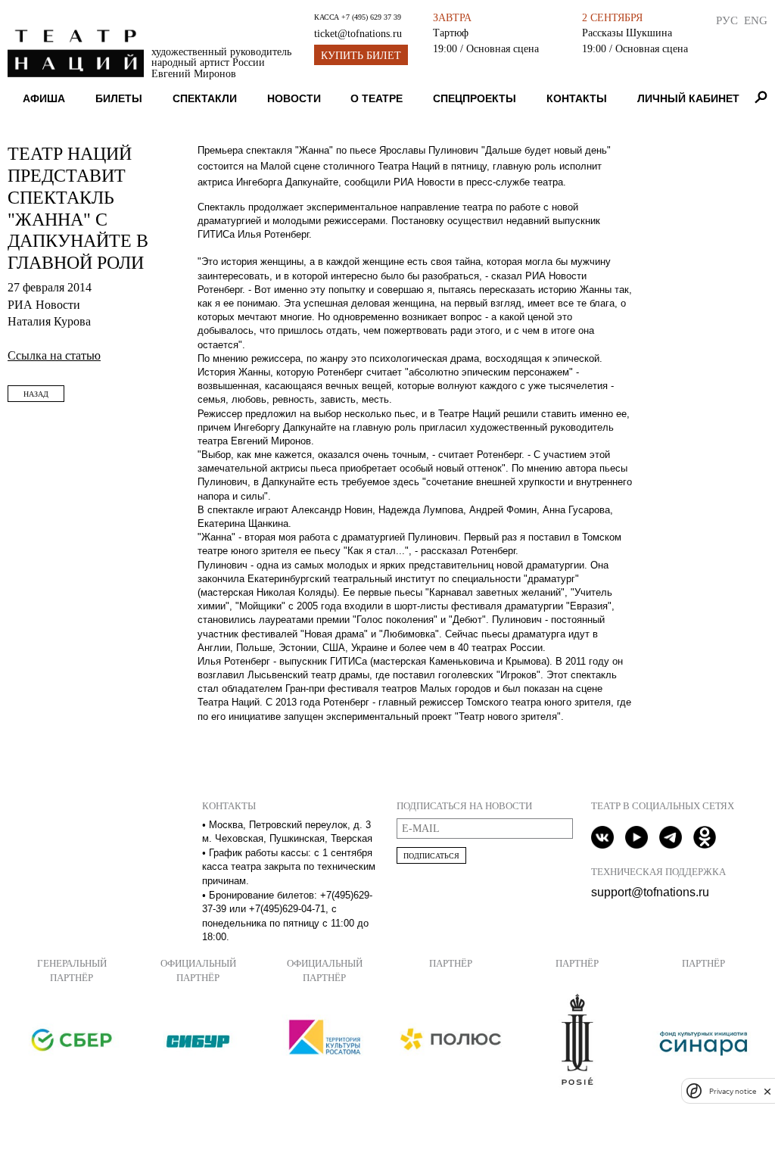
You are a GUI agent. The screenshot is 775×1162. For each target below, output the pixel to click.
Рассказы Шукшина (627, 32)
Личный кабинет (688, 98)
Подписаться (431, 856)
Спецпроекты (474, 98)
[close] (767, 1091)
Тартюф (450, 32)
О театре (376, 98)
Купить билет (361, 55)
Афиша (44, 98)
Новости (294, 98)
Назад (35, 394)
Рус (727, 20)
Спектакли (205, 98)
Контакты (576, 98)
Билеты (118, 98)
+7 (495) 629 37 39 (371, 17)
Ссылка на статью (54, 355)
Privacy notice (732, 1091)
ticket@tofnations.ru (358, 33)
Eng (755, 20)
